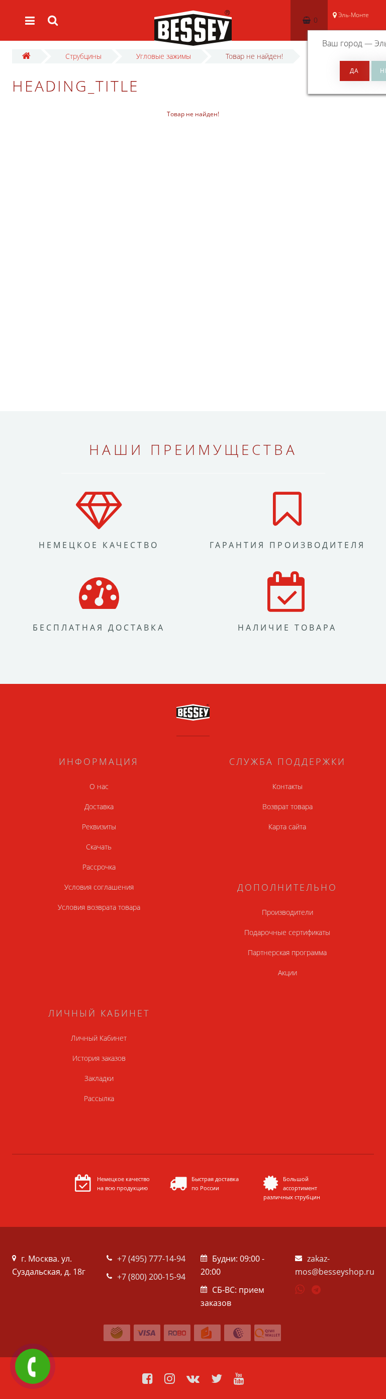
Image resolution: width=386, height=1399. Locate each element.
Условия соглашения (99, 887)
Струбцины (83, 56)
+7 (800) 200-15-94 (151, 1276)
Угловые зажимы (163, 56)
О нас (99, 786)
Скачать (99, 846)
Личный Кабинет (99, 1038)
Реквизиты (99, 826)
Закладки (99, 1078)
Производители (287, 912)
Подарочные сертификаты (287, 932)
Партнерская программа (287, 952)
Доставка (99, 806)
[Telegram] (317, 1290)
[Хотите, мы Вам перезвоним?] (32, 1366)
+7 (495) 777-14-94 (151, 1258)
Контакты (287, 786)
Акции (287, 972)
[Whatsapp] (300, 1288)
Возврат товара (287, 806)
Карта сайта (287, 826)
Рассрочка (99, 867)
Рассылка (99, 1098)
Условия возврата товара (99, 907)
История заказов (99, 1058)
